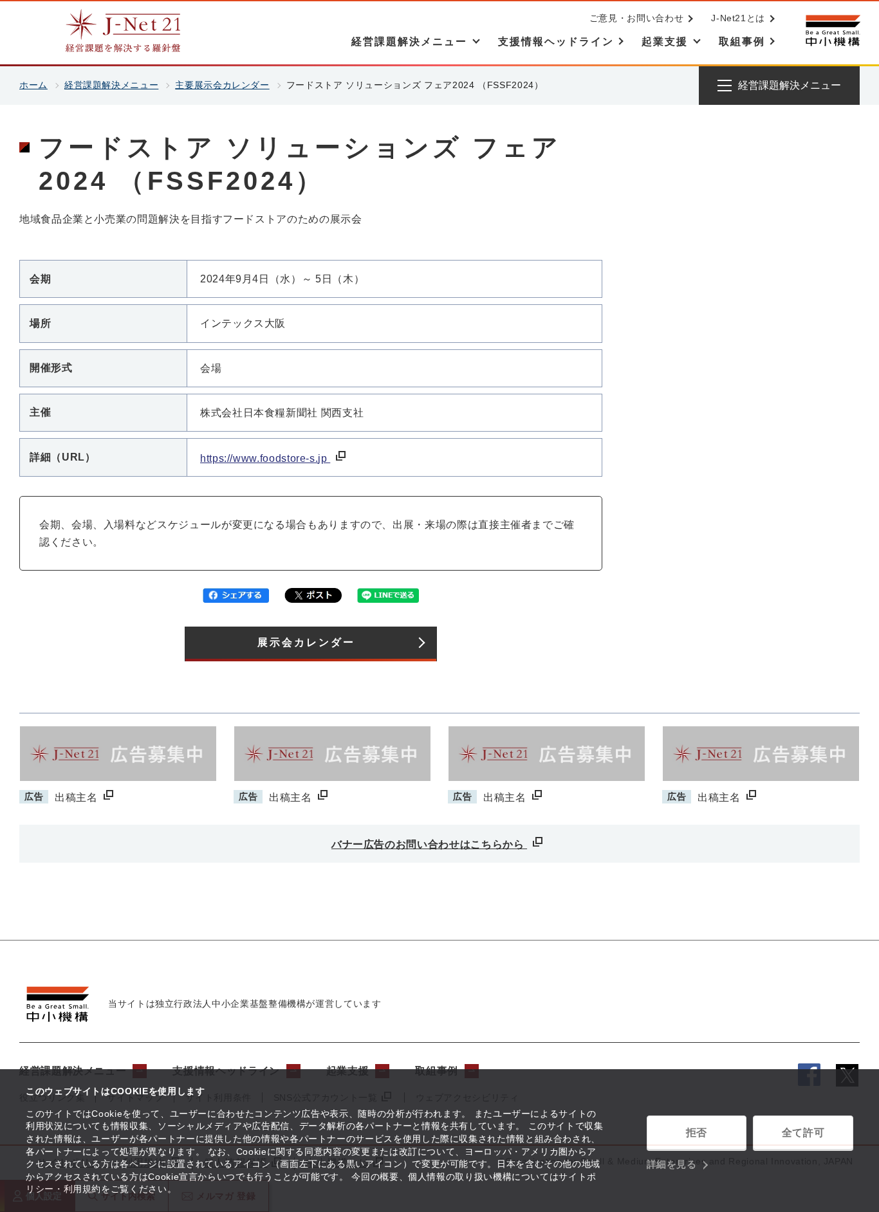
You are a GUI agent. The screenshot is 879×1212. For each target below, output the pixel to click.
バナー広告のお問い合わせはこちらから (429, 844)
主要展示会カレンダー (222, 85)
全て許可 (803, 1132)
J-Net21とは (738, 18)
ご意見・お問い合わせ (636, 18)
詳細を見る (672, 1164)
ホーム (33, 85)
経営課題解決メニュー (111, 85)
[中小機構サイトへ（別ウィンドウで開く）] (832, 30)
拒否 (696, 1132)
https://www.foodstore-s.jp (265, 458)
